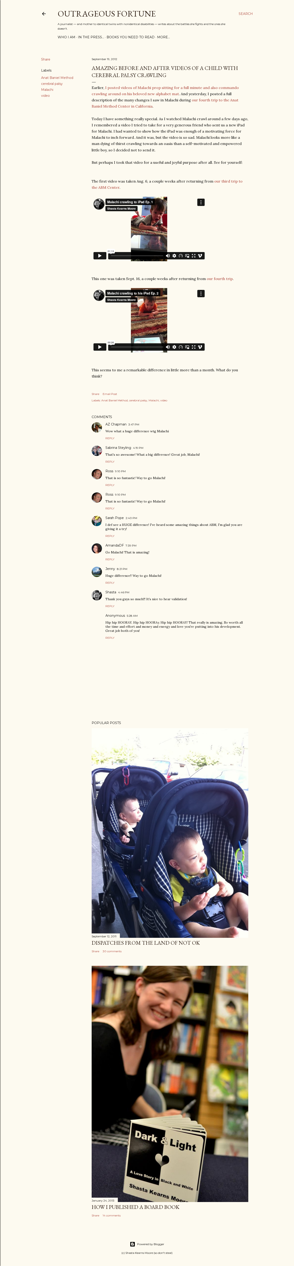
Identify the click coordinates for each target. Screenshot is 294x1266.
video (45, 96)
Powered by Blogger (150, 1244)
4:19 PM (138, 448)
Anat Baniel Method (57, 78)
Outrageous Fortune (107, 13)
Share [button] (45, 59)
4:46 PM (123, 592)
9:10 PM (120, 471)
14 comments (112, 1215)
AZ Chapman (116, 424)
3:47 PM (133, 424)
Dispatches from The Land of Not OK (146, 942)
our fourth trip (220, 278)
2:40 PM (131, 518)
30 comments (112, 951)
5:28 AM (132, 615)
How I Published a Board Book (135, 1206)
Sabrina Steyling (118, 448)
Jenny (110, 569)
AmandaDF (114, 545)
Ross (109, 471)
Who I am (66, 37)
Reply (109, 438)
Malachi (47, 90)
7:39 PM (131, 545)
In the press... (91, 37)
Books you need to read (131, 37)
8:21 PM (122, 569)
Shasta (110, 592)
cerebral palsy (52, 84)
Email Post (110, 394)
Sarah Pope (114, 518)
